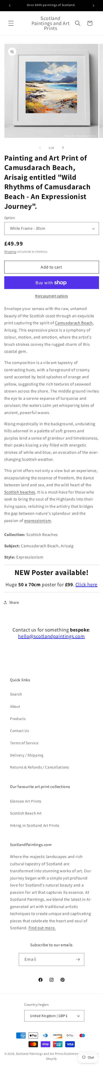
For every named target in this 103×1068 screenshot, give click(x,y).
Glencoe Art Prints (25, 801)
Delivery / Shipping (27, 755)
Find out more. (42, 927)
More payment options (51, 296)
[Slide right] (63, 147)
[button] (11, 23)
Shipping (10, 251)
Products (18, 718)
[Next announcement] (93, 5)
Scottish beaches (20, 492)
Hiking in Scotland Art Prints (34, 825)
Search (16, 694)
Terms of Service (24, 742)
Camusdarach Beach (73, 323)
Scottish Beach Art (26, 813)
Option (9, 217)
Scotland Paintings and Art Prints (40, 1054)
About (15, 706)
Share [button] (14, 602)
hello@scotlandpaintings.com (51, 636)
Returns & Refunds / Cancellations (39, 767)
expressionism (37, 520)
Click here (87, 584)
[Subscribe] (78, 959)
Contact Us (19, 730)
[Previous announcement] (9, 5)
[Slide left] (40, 147)
